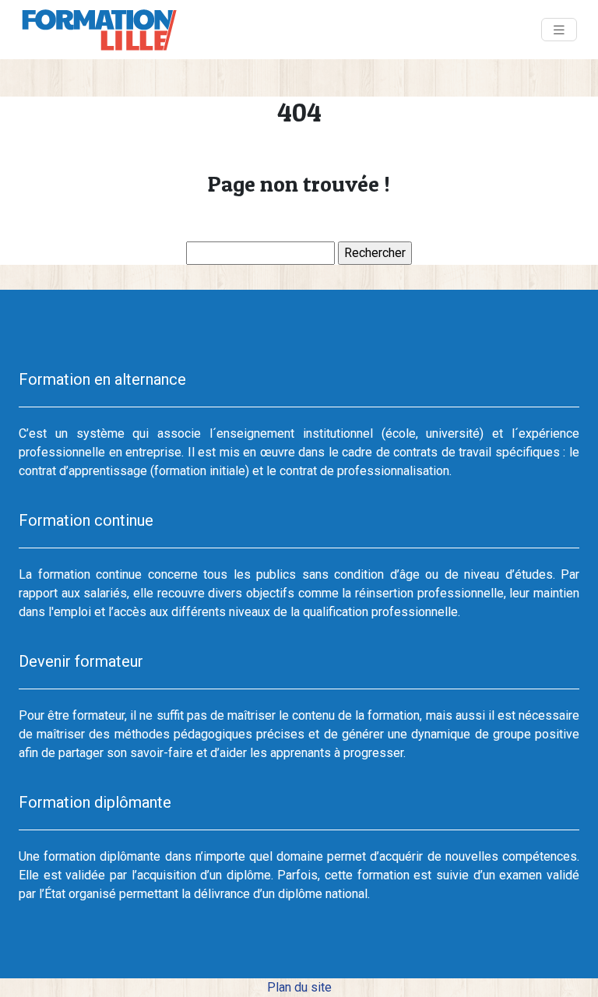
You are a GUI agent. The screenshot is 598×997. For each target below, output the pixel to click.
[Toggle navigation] (559, 30)
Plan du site (299, 987)
